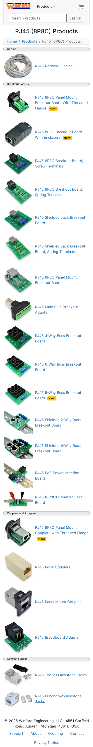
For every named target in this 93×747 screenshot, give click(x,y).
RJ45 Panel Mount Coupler (58, 601)
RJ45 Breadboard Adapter (57, 637)
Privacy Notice (46, 742)
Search (75, 18)
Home (12, 41)
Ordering (55, 733)
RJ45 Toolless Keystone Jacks (61, 675)
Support (16, 733)
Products (44, 6)
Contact (77, 733)
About (35, 733)
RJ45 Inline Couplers (52, 567)
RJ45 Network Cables (53, 66)
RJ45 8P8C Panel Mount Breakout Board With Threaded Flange (61, 102)
